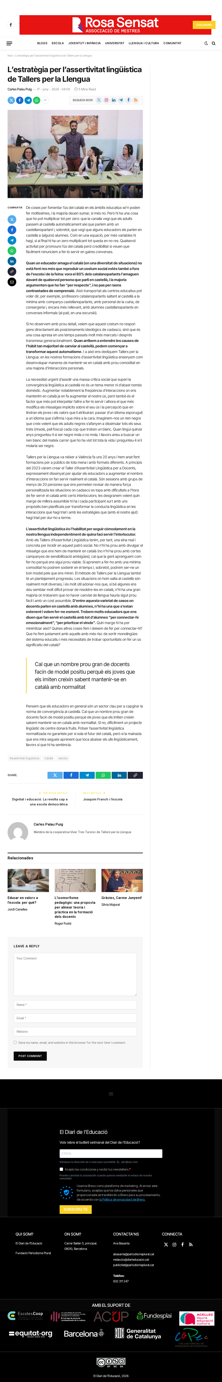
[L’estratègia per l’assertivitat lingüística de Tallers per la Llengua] (75, 154)
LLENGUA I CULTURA (144, 43)
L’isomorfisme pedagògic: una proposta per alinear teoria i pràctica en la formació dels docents (75, 907)
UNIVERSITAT (114, 43)
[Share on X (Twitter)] (11, 100)
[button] (111, 1093)
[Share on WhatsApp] (36, 100)
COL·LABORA (204, 24)
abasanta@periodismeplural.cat (133, 1254)
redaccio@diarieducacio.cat (131, 1259)
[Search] (213, 43)
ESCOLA (58, 43)
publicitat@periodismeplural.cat (133, 1265)
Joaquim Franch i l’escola (102, 799)
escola (63, 758)
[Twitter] (12, 219)
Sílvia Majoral (110, 904)
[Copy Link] (12, 271)
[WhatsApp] (12, 250)
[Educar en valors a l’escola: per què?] (28, 880)
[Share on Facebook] (19, 100)
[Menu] (9, 43)
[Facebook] (12, 230)
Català (49, 758)
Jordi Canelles (17, 909)
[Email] (12, 282)
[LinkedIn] (12, 261)
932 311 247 (121, 1281)
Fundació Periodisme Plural (33, 1253)
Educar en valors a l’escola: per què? (23, 900)
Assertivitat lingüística (24, 758)
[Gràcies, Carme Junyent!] (122, 880)
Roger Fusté (63, 923)
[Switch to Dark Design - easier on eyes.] (206, 43)
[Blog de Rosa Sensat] (115, 25)
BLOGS (42, 43)
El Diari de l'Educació (29, 1243)
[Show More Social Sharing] (45, 100)
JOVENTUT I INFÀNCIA (84, 43)
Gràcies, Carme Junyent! (121, 898)
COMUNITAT (172, 43)
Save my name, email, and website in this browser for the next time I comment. (72, 1042)
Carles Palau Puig (20, 89)
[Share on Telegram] (28, 100)
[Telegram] (12, 240)
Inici (10, 55)
